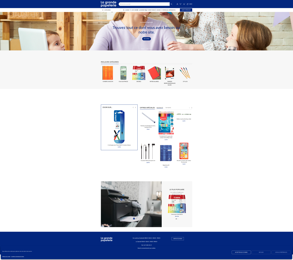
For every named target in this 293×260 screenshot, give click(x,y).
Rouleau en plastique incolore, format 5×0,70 (148, 126)
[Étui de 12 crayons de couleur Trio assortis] (184, 151)
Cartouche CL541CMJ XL (177, 214)
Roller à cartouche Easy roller (184, 119)
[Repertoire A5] (166, 153)
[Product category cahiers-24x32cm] (108, 74)
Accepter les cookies (241, 252)
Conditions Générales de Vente (17, 256)
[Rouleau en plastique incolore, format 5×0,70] (148, 117)
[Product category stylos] (185, 74)
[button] (2, 31)
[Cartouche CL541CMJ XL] (177, 204)
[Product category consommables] (139, 74)
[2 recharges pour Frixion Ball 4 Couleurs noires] (119, 127)
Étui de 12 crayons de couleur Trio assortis (184, 161)
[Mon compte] (177, 4)
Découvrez (146, 38)
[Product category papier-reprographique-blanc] (170, 76)
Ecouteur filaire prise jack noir (148, 160)
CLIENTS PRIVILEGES (186, 10)
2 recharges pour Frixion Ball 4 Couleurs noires (119, 145)
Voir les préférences (281, 252)
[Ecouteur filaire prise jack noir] (148, 151)
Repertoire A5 (166, 165)
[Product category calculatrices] (123, 74)
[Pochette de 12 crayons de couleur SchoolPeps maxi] (166, 123)
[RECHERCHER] (171, 4)
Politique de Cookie (6, 256)
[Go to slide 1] (176, 218)
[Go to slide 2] (177, 218)
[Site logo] (108, 4)
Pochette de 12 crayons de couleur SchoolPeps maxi (166, 136)
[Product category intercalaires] (154, 74)
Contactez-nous (177, 238)
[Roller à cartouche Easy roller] (184, 114)
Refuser (261, 252)
